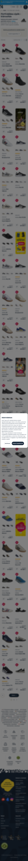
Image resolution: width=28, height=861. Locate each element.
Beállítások (7, 443)
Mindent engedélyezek (18, 443)
